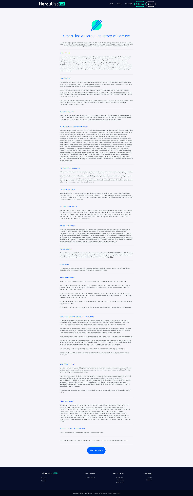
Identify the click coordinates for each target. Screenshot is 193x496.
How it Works (90, 477)
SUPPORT (129, 4)
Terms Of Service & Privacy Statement (107, 493)
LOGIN (43, 480)
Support (149, 480)
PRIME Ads (119, 477)
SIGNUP (43, 478)
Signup (141, 4)
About (150, 477)
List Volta (120, 480)
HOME (111, 4)
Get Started (96, 450)
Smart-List (119, 482)
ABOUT (119, 4)
